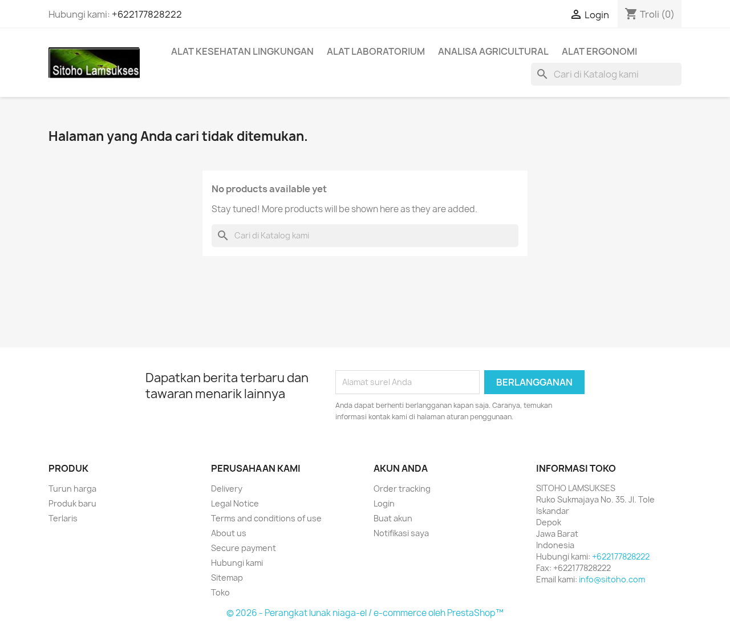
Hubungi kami (237, 562)
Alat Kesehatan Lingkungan (242, 51)
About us (228, 533)
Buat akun (393, 518)
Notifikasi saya (401, 533)
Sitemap (227, 577)
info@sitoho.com (612, 579)
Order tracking (402, 488)
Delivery (226, 488)
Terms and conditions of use (266, 518)
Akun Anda (401, 468)
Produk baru (72, 503)
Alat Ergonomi (599, 51)
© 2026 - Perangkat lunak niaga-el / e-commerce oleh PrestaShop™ (365, 613)
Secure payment (243, 547)
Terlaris (63, 518)
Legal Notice (235, 503)
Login (384, 503)
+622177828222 (147, 14)
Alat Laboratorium (376, 51)
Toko (220, 592)
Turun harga (72, 488)
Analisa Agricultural (493, 51)
